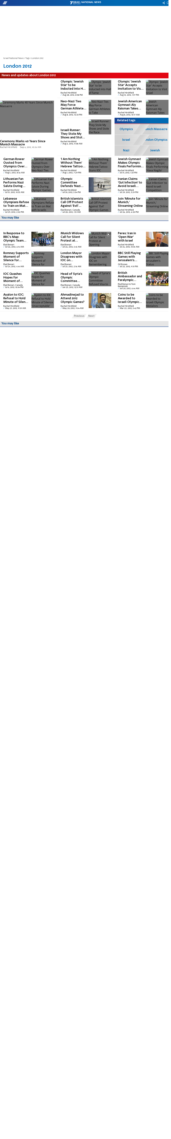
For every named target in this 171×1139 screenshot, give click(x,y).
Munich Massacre (155, 129)
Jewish (155, 150)
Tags (27, 58)
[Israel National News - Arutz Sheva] (85, 2)
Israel (126, 139)
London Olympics (155, 139)
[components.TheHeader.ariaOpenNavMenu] (26, 2)
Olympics (126, 129)
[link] (27, 117)
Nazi (126, 150)
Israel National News (13, 58)
